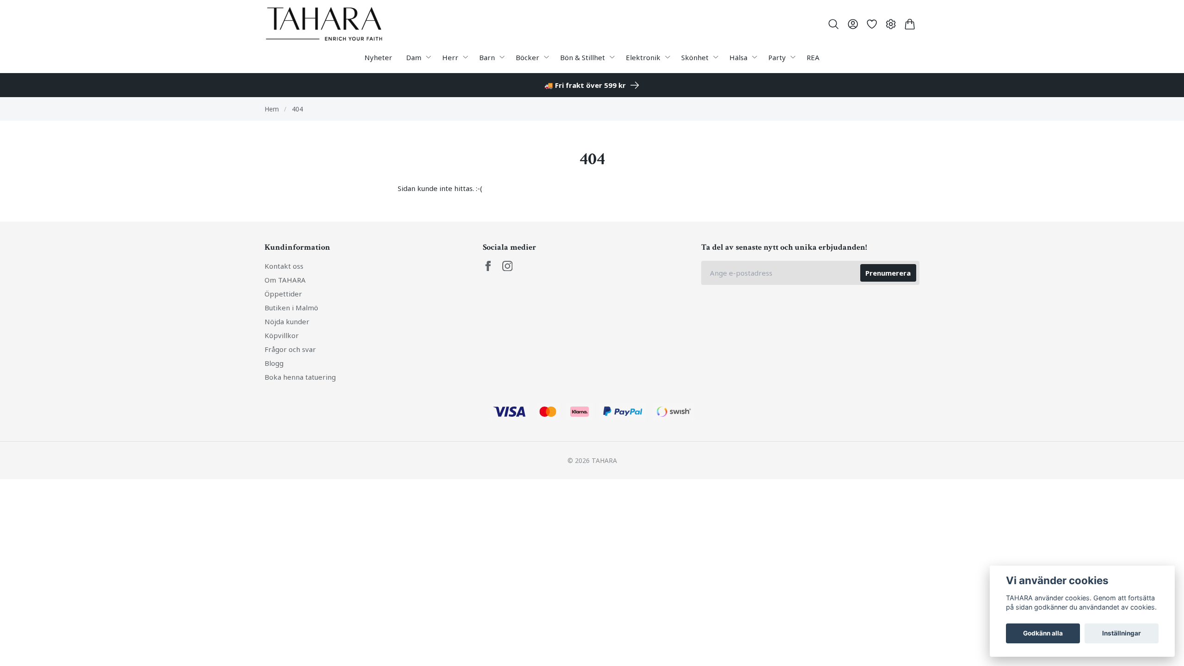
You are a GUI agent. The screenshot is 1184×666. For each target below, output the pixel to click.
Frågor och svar (290, 349)
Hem (272, 109)
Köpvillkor (282, 335)
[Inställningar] (891, 24)
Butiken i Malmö (291, 307)
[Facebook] (488, 266)
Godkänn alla (1043, 633)
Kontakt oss (284, 266)
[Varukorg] (909, 24)
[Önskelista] (871, 24)
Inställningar (1121, 633)
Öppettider (283, 293)
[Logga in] (852, 24)
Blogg (274, 363)
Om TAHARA (285, 279)
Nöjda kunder (287, 321)
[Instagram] (507, 266)
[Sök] (833, 24)
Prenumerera (888, 273)
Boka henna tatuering (300, 377)
